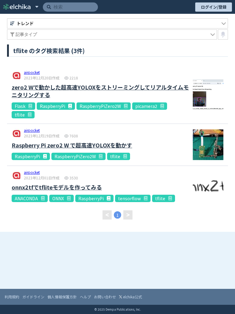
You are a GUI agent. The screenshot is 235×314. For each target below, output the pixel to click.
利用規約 (12, 296)
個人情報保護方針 (62, 296)
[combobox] (117, 23)
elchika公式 (132, 296)
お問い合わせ (105, 296)
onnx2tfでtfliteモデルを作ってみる (57, 187)
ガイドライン (33, 296)
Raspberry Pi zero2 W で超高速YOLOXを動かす (72, 145)
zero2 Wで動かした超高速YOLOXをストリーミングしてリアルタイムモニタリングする (100, 91)
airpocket (32, 73)
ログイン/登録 (213, 7)
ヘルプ (85, 296)
